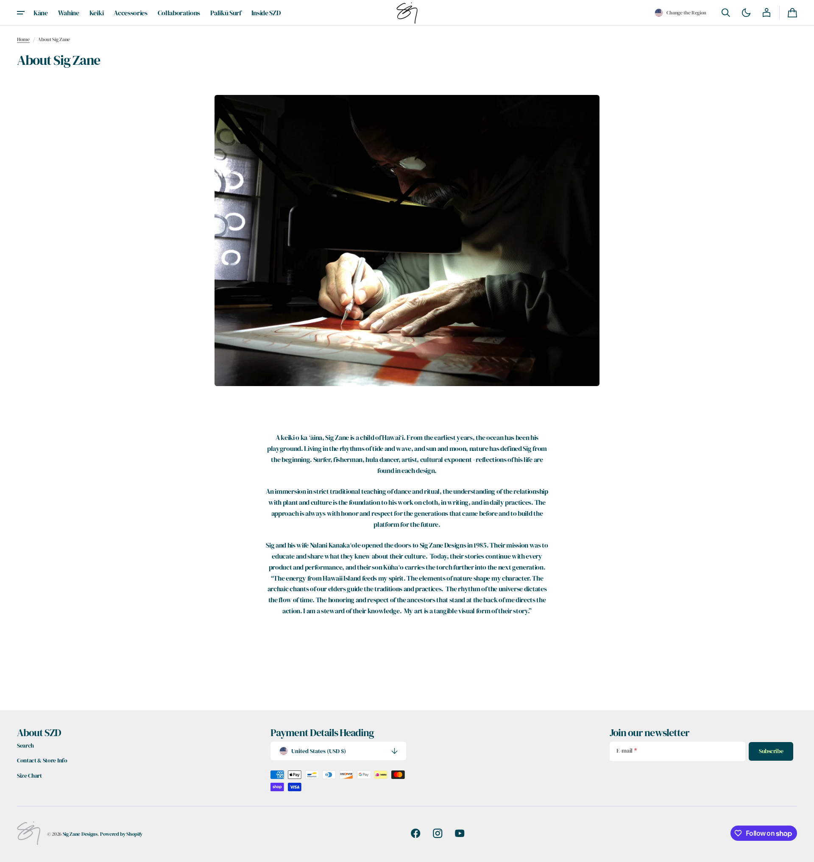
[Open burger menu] (20, 12)
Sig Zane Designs (80, 833)
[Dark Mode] (746, 12)
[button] (680, 12)
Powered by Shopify (121, 833)
